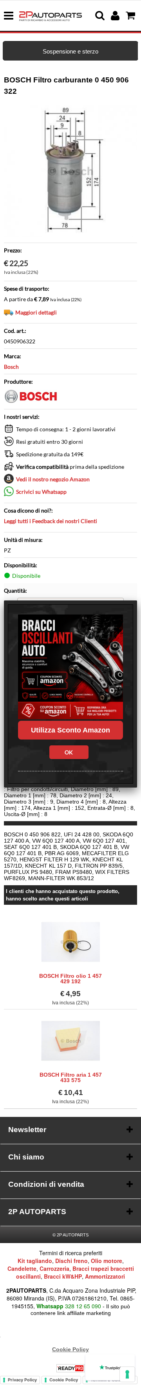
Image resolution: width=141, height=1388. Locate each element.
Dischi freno (71, 1261)
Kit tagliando (35, 1261)
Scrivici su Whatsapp (41, 491)
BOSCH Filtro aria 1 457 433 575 (71, 1077)
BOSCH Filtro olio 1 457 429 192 (70, 978)
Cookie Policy (70, 1349)
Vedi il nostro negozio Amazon (53, 479)
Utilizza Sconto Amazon (70, 730)
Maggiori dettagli (36, 312)
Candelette (21, 1268)
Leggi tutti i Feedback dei (50, 521)
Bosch (11, 366)
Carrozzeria (54, 1268)
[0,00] (131, 16)
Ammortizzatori (105, 1276)
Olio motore (106, 1261)
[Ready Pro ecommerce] (70, 1368)
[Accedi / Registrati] (116, 16)
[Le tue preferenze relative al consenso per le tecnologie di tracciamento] (127, 1374)
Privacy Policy (22, 1380)
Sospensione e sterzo (70, 51)
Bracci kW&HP (63, 1276)
